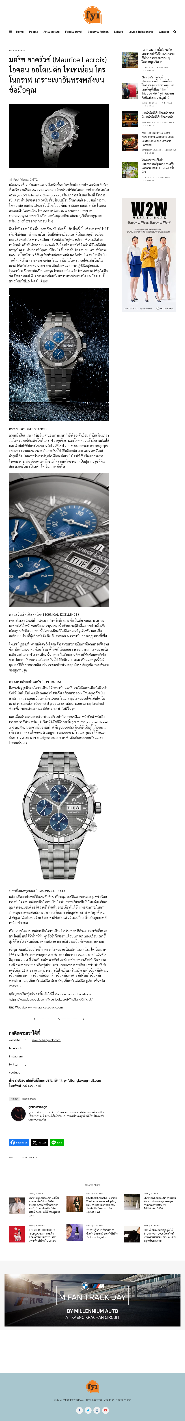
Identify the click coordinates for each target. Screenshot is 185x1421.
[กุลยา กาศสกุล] (18, 1113)
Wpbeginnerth (123, 1399)
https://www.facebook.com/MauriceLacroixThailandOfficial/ (50, 999)
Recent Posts (29, 1098)
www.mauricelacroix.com (45, 1007)
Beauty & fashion (17, 50)
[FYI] (92, 15)
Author (14, 1098)
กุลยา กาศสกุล (38, 1107)
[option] (92, 1300)
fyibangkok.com (71, 1399)
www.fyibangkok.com (46, 1040)
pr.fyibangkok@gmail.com (82, 1080)
